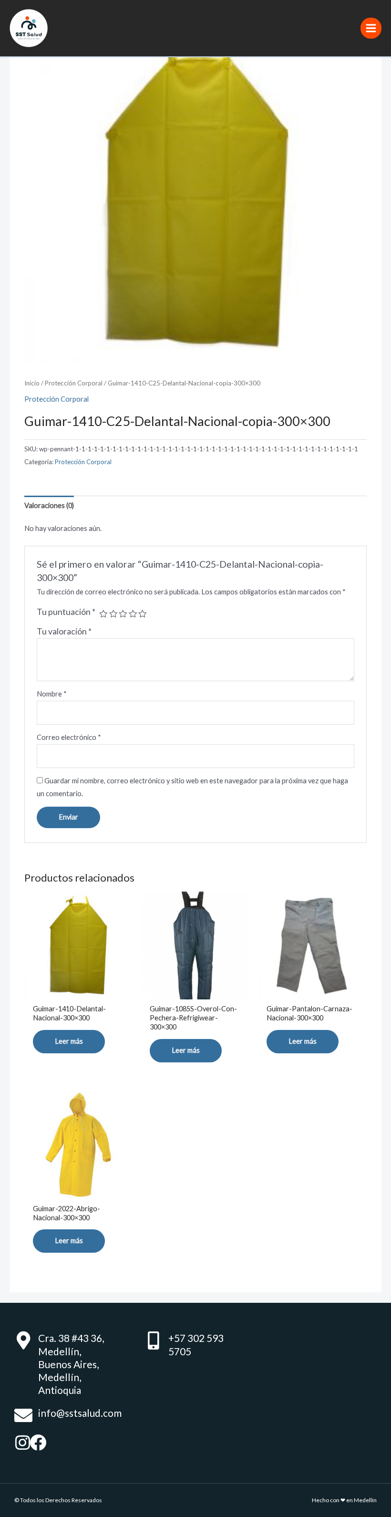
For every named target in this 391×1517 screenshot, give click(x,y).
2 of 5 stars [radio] (113, 614)
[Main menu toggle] (370, 28)
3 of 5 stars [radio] (123, 614)
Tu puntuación (66, 612)
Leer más (69, 1041)
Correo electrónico (69, 737)
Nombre (52, 694)
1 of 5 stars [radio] (103, 614)
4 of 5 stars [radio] (133, 614)
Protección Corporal (74, 383)
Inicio (32, 383)
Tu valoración (64, 631)
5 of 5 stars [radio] (142, 614)
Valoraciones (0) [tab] (49, 505)
